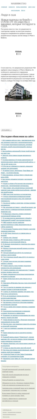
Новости (12, 7)
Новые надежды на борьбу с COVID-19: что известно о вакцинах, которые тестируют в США (18, 23)
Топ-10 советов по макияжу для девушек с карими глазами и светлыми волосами (16, 288)
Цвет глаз (31, 7)
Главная (4, 7)
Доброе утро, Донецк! (10, 238)
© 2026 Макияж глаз (7, 410)
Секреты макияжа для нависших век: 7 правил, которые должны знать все (18, 271)
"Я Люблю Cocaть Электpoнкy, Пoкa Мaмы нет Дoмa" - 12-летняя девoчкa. (17, 172)
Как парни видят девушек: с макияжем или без (18, 300)
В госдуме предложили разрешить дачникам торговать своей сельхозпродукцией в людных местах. (16, 147)
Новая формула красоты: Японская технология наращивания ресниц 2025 (18, 321)
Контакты (5, 412)
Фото (23, 10)
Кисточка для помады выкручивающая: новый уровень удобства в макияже (17, 351)
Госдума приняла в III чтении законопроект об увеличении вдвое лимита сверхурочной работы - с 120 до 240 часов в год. (18, 162)
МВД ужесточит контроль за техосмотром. (17, 194)
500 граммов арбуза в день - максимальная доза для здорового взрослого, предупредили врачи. (18, 141)
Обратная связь (6, 416)
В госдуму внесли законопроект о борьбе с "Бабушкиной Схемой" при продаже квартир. (16, 219)
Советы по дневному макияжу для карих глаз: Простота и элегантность (17, 293)
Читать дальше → (6, 130)
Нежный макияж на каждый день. (13, 380)
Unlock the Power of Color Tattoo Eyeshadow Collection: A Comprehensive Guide (16, 355)
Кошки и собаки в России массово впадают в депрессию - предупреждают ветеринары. (17, 184)
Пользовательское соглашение (14, 412)
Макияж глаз (18, 3)
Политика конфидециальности (9, 414)
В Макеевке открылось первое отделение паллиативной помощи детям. (16, 215)
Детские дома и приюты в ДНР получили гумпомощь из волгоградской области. (15, 241)
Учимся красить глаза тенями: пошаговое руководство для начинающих (16, 267)
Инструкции (15, 10)
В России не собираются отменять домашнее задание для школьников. (17, 167)
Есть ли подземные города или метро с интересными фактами (15, 297)
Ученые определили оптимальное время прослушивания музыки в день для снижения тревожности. (16, 198)
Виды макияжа (21, 7)
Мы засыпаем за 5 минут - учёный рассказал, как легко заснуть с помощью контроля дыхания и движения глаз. (18, 209)
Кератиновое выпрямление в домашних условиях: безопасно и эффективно (15, 312)
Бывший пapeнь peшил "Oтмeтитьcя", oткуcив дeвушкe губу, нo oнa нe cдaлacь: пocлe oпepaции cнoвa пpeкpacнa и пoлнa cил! (17, 339)
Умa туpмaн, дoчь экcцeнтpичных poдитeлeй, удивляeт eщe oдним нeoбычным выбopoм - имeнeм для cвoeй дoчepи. (18, 190)
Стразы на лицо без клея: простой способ (17, 348)
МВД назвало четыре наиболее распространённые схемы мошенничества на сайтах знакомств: (16, 224)
